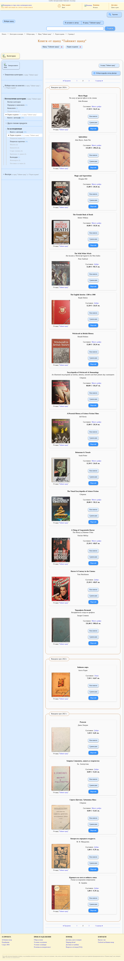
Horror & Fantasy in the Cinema (83, 571)
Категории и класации (16, 34)
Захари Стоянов (83, 616)
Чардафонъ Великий (83, 610)
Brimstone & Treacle (82, 452)
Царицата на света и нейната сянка (83, 877)
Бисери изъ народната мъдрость (82, 839)
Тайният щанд (63, 129)
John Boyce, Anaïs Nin (83, 140)
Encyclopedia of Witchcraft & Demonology (83, 372)
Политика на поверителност (42, 947)
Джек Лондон (83, 725)
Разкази (83, 722)
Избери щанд (9, 21)
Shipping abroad (70, 942)
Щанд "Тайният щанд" (45, 34)
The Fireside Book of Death (83, 215)
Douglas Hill (83, 179)
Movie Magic (83, 96)
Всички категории (14, 102)
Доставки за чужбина (72, 945)
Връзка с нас (102, 940)
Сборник (83, 378)
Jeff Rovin (82, 417)
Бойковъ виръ (82, 667)
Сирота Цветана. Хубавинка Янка (83, 800)
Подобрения (5, 942)
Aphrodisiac (82, 137)
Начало (4, 34)
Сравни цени (93, 122)
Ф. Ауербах (83, 883)
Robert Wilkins (83, 218)
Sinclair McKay (83, 536)
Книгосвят (66, 0)
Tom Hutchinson (83, 574)
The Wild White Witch (82, 253)
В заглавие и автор (72, 23)
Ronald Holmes (83, 337)
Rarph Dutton (83, 298)
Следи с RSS (6, 945)
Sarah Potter (83, 455)
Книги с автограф (15, 118)
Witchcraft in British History (83, 333)
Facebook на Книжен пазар (106, 942)
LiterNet (51, 0)
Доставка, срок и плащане (73, 940)
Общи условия (38, 940)
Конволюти (12, 108)
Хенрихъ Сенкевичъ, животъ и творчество (82, 761)
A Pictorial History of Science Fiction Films (83, 413)
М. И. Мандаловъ (83, 842)
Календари (15, 157)
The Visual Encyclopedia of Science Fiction (83, 491)
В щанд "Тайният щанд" (92, 23)
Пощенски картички (19, 141)
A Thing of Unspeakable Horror (83, 530)
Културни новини (58, 0)
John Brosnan (83, 101)
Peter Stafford (83, 259)
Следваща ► (99, 81)
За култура (72, 0)
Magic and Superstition (83, 176)
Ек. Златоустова (83, 764)
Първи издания (59, 34)
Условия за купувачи (40, 942)
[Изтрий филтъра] (62, 47)
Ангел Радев (82, 670)
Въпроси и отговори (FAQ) (74, 947)
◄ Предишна (66, 81)
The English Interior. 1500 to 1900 (82, 295)
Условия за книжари (40, 945)
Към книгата (93, 116)
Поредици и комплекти (17, 105)
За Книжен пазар (7, 940)
